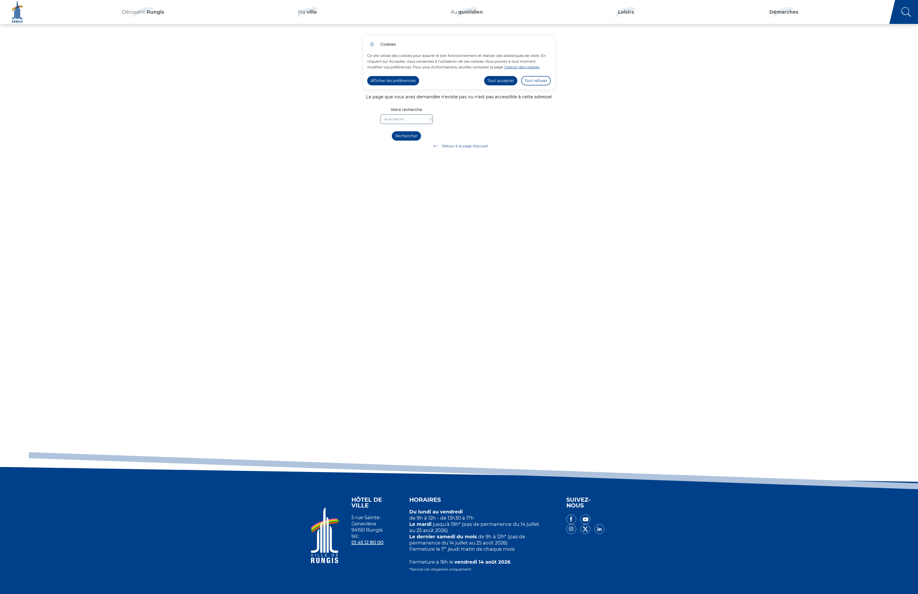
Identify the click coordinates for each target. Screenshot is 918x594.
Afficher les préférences (393, 80)
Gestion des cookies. (522, 67)
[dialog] (459, 62)
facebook (571, 519)
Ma (307, 12)
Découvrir (143, 12)
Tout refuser (536, 80)
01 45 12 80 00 (367, 542)
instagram (571, 529)
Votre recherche (406, 109)
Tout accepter (500, 80)
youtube (585, 519)
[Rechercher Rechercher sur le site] (903, 12)
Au (467, 12)
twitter (585, 529)
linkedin (599, 529)
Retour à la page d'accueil (465, 146)
